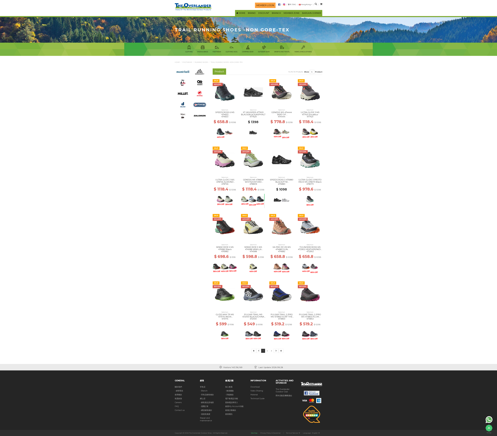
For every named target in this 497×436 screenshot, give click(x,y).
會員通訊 (228, 414)
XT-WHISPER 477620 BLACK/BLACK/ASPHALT (253, 113)
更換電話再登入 (231, 402)
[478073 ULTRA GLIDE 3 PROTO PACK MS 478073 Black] (310, 159)
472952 (310, 251)
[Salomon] (199, 115)
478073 (310, 184)
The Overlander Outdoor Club (283, 390)
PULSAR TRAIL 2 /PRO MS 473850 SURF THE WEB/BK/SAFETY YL (282, 316)
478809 (253, 184)
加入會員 (228, 387)
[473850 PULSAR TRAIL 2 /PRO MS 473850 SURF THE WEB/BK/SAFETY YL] (281, 294)
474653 (224, 116)
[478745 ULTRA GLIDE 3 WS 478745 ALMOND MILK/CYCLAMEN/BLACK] (225, 159)
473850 (281, 319)
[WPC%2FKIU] (183, 115)
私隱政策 (178, 398)
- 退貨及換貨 (205, 414)
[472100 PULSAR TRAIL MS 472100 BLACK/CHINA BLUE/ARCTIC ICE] (253, 294)
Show (306, 72)
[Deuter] (183, 104)
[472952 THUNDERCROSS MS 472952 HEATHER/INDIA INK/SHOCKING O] (310, 227)
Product (318, 72)
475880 (281, 184)
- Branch (203, 391)
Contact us (180, 410)
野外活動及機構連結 (284, 395)
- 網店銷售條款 (206, 410)
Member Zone (291, 13)
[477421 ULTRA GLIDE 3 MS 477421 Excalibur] (310, 92)
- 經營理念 (179, 391)
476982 (224, 251)
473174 (225, 319)
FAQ (177, 406)
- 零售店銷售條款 (207, 394)
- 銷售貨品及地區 (207, 402)
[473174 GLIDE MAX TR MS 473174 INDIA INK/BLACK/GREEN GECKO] (225, 294)
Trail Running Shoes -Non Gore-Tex (227, 62)
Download (255, 387)
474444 (281, 116)
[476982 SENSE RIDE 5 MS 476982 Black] (225, 227)
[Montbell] (182, 71)
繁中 (289, 4)
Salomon (224, 110)
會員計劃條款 (230, 410)
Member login (265, 5)
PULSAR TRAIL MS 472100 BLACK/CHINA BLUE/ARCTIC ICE (253, 316)
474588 (253, 251)
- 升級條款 (229, 394)
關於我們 (178, 387)
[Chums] (182, 82)
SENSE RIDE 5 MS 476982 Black (225, 248)
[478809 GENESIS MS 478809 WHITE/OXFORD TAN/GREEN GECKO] (253, 159)
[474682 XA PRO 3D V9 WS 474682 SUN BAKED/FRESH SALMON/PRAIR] (281, 227)
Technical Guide (257, 398)
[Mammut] (199, 93)
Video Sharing (256, 391)
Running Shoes (201, 62)
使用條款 (178, 394)
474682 (281, 251)
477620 (253, 116)
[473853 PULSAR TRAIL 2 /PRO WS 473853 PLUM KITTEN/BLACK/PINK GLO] (310, 294)
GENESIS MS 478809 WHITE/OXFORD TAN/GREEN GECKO (253, 181)
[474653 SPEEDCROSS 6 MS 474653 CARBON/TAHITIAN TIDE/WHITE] (225, 92)
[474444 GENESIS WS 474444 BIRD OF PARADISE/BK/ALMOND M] (281, 92)
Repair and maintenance (206, 419)
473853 (310, 319)
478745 (224, 184)
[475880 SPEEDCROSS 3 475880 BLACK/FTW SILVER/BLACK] (281, 159)
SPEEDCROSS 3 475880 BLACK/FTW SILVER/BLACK (281, 181)
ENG (294, 4)
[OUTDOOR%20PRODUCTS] (199, 104)
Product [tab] (219, 71)
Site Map (254, 433)
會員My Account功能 (234, 406)
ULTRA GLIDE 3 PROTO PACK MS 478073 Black (309, 180)
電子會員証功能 (231, 398)
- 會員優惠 (229, 391)
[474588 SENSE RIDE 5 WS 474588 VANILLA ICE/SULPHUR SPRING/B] (253, 227)
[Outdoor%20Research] (199, 82)
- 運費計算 (204, 406)
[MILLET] (182, 93)
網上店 (202, 398)
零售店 (202, 387)
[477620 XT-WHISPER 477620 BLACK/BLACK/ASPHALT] (253, 92)
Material (254, 394)
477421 (310, 116)
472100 (253, 319)
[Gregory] (200, 71)
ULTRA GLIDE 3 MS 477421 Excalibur (310, 113)
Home (177, 62)
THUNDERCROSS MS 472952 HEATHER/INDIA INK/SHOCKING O (310, 249)
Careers (178, 402)
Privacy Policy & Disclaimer (270, 433)
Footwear (187, 62)
